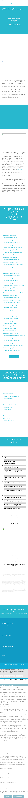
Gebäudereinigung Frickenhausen (11, 275)
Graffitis (9, 583)
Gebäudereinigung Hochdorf (10, 280)
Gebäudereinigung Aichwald (10, 237)
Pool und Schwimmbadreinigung (19, 589)
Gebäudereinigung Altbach (10, 240)
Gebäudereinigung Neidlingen (10, 305)
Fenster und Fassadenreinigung (11, 396)
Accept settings (8, 796)
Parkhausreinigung (8, 407)
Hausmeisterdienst (11, 590)
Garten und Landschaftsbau (10, 404)
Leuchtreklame (24, 584)
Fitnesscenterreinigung (11, 591)
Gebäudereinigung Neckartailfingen (12, 300)
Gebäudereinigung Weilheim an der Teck (13, 343)
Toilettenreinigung (16, 575)
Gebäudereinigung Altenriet (10, 245)
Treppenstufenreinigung (17, 584)
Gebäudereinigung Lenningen (10, 295)
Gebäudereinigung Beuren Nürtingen (12, 252)
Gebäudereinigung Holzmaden (11, 283)
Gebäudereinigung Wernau (10, 348)
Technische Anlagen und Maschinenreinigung (8, 589)
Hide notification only (18, 796)
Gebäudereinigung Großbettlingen (12, 278)
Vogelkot (11, 583)
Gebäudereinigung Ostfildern (10, 326)
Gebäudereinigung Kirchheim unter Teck (13, 285)
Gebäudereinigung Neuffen (10, 307)
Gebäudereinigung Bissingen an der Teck (13, 254)
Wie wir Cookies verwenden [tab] (6, 685)
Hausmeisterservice (8, 420)
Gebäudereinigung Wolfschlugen (11, 350)
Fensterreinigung (4, 591)
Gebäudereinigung (8, 393)
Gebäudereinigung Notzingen (10, 316)
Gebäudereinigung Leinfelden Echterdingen (14, 292)
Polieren (6, 583)
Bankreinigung (14, 574)
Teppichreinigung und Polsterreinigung (20, 581)
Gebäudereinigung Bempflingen (11, 250)
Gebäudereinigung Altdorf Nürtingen (12, 242)
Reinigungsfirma (7, 409)
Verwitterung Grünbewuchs (17, 583)
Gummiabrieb (17, 582)
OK (1, 676)
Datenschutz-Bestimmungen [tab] (6, 788)
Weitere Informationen (9, 676)
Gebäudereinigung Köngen (9, 8)
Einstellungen (19, 676)
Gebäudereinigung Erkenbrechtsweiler (13, 264)
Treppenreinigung (4, 584)
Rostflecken (23, 583)
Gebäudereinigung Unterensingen (12, 340)
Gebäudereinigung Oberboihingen (12, 321)
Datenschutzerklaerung (7, 646)
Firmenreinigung (9, 574)
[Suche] (20, 3)
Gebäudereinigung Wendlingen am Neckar (14, 345)
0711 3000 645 (14, 523)
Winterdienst (6, 418)
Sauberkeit (20, 169)
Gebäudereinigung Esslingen (10, 267)
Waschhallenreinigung (5, 581)
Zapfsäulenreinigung (11, 581)
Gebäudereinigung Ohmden (10, 323)
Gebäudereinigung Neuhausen (11, 310)
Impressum (4, 644)
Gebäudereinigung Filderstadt (11, 273)
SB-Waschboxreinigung (12, 580)
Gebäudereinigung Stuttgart (13, 664)
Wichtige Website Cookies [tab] (6, 706)
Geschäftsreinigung (19, 574)
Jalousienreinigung (17, 590)
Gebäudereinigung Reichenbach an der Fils (14, 335)
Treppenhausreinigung (11, 584)
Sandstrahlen (21, 582)
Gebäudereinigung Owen (9, 328)
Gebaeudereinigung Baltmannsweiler (12, 247)
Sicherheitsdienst (7, 416)
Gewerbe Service (22, 575)
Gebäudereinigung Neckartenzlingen (12, 302)
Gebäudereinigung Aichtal (9, 235)
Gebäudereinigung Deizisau (10, 257)
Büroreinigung (4, 574)
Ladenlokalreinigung (11, 575)
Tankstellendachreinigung (19, 580)
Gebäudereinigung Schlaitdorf (10, 338)
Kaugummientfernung (5, 582)
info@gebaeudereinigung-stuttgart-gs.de (14, 564)
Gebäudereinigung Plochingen (10, 333)
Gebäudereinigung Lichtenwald (11, 297)
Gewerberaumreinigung (5, 590)
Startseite (9, 9)
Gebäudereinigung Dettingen (10, 262)
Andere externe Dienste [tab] (5, 753)
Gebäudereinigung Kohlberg (10, 288)
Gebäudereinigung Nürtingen (10, 318)
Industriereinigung (8, 398)
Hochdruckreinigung (12, 582)
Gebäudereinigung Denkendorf (11, 259)
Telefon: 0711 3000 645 (7, 634)
